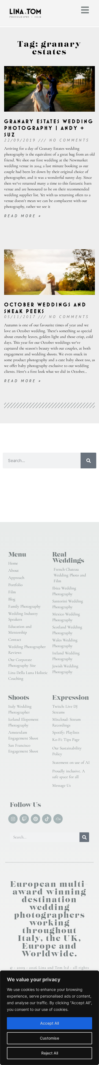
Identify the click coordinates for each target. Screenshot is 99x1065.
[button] (85, 10)
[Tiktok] (46, 818)
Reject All (49, 1053)
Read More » (23, 215)
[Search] (88, 460)
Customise (49, 1038)
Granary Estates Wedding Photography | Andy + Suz (49, 128)
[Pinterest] (35, 818)
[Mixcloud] (58, 818)
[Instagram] (13, 818)
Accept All (49, 1023)
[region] (49, 1017)
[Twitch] (24, 818)
